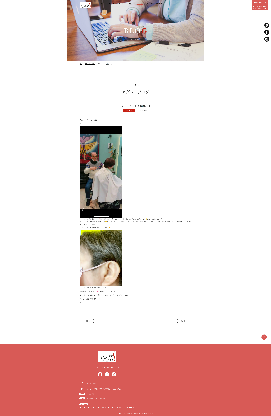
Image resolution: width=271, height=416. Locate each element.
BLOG (104, 407)
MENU (93, 407)
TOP (80, 407)
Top (81, 64)
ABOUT (86, 407)
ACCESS (111, 407)
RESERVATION (129, 407)
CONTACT (118, 407)
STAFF (98, 407)
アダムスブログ (90, 64)
